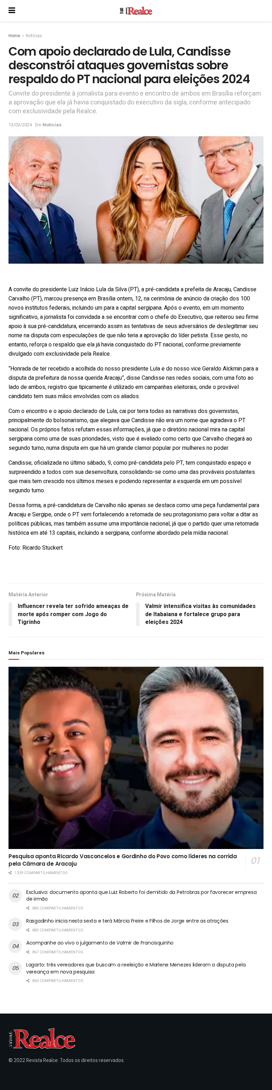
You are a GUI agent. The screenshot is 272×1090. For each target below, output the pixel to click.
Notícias (34, 36)
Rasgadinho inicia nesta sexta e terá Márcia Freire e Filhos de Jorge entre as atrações (127, 920)
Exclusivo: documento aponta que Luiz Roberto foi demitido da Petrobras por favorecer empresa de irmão (141, 896)
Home (14, 36)
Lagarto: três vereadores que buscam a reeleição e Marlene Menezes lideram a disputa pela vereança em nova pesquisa (135, 968)
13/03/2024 (20, 124)
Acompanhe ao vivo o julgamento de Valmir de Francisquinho (100, 942)
